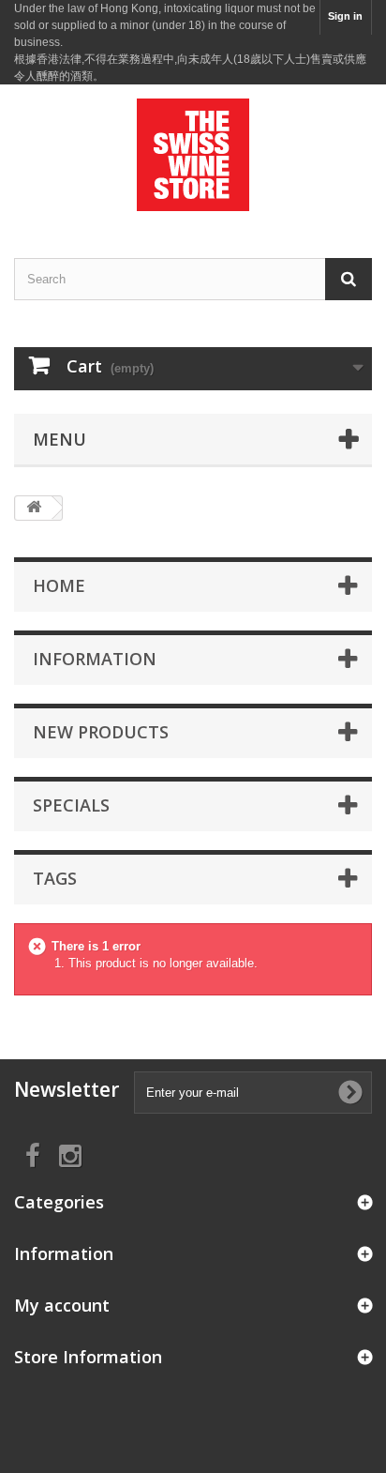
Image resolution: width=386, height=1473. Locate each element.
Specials (71, 805)
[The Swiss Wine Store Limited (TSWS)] (193, 155)
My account (62, 1305)
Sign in (345, 16)
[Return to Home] (34, 508)
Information (94, 658)
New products (101, 732)
